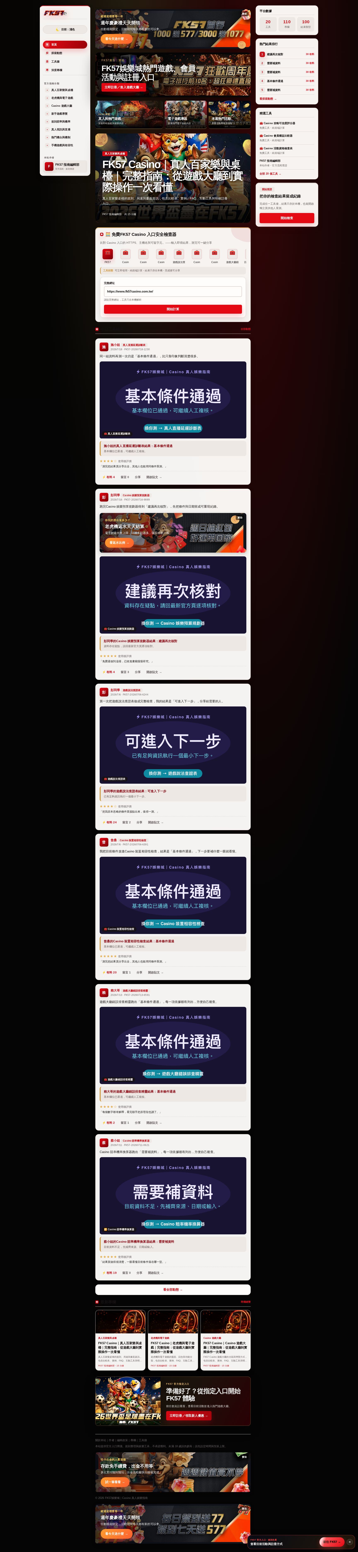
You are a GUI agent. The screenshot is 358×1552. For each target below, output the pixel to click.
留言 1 (126, 972)
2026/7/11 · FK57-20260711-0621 (130, 1145)
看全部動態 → (173, 1289)
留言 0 (125, 477)
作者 (111, 1440)
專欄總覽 (246, 1301)
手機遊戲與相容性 (60, 145)
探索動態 (54, 53)
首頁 (51, 44)
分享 (138, 477)
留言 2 (126, 822)
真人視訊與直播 (58, 129)
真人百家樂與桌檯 (60, 90)
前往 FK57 (332, 1541)
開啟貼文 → (154, 477)
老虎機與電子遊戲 (60, 97)
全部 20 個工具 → (270, 173)
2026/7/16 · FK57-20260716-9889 (130, 499)
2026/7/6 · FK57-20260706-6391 (129, 844)
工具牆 (52, 61)
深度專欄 (54, 70)
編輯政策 (122, 1440)
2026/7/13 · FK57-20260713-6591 (130, 995)
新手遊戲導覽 (57, 113)
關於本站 (100, 1440)
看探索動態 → (268, 98)
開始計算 (173, 309)
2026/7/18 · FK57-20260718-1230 (130, 349)
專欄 (133, 1440)
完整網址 (109, 283)
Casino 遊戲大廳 (59, 105)
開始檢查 (287, 218)
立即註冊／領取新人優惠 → (189, 1415)
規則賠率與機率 (58, 121)
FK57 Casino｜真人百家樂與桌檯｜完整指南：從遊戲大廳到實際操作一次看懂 (172, 175)
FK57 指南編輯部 (112, 214)
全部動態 (246, 329)
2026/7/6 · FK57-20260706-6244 (129, 694)
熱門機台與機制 (58, 137)
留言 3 (125, 672)
